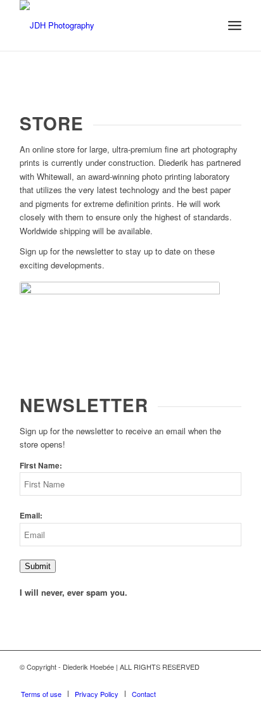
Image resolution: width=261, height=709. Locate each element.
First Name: (41, 465)
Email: (31, 515)
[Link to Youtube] (193, 680)
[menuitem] (234, 25)
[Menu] (234, 25)
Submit (38, 566)
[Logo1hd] (108, 25)
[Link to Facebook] (231, 680)
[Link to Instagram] (212, 680)
